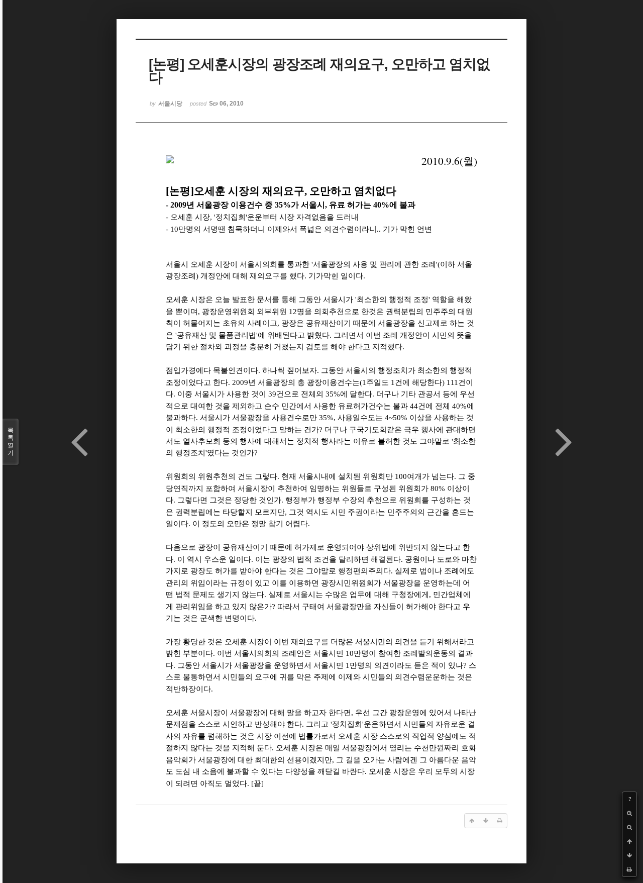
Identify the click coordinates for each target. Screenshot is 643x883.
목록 (11, 441)
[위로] (629, 841)
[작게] (629, 827)
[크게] (629, 813)
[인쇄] (629, 869)
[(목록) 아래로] (629, 855)
